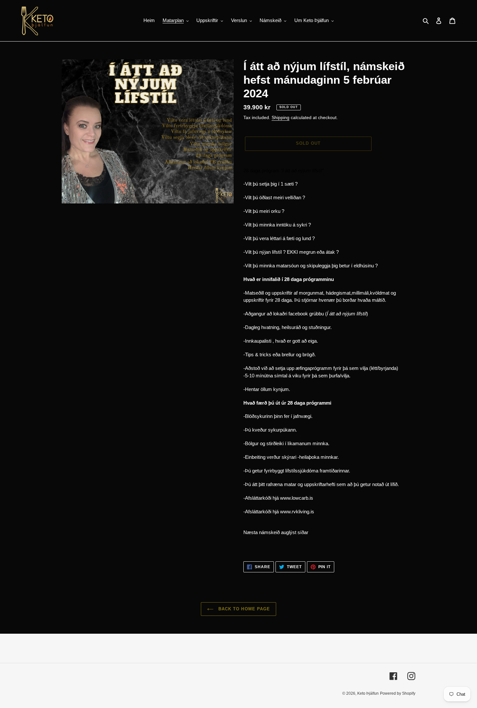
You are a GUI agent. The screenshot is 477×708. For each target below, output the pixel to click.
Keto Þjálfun (368, 693)
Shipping (280, 117)
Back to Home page (243, 608)
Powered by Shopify (397, 693)
